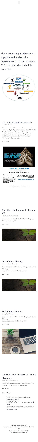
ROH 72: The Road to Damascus (17, 402)
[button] (19, 2)
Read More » (5, 141)
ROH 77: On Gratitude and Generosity (19, 397)
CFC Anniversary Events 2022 (17, 122)
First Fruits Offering (12, 261)
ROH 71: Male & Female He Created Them (20, 407)
